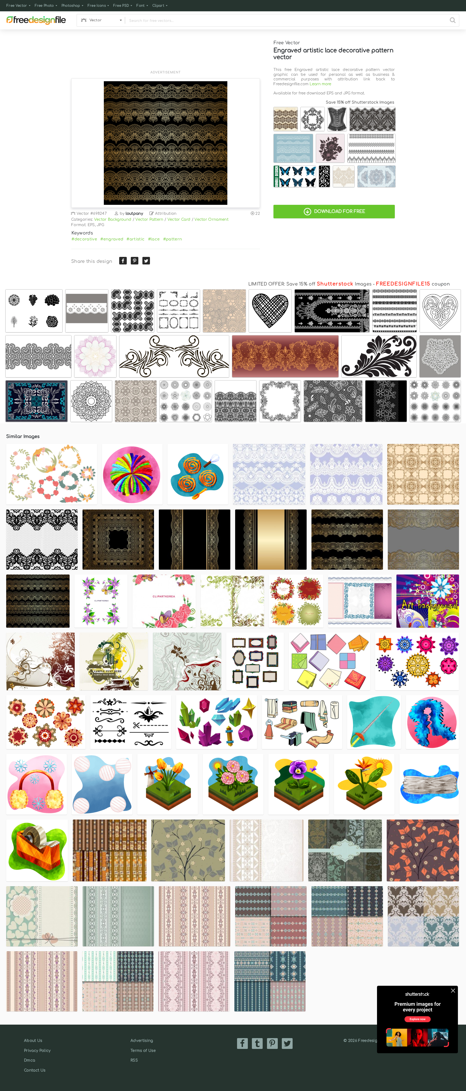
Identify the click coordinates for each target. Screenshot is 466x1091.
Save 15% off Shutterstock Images (360, 102)
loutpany (134, 214)
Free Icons (97, 6)
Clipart (158, 6)
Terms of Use (143, 1051)
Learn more (320, 84)
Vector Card (179, 219)
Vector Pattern (149, 219)
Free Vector (16, 6)
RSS (134, 1060)
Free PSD (121, 6)
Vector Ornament (211, 219)
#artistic (135, 239)
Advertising (142, 1041)
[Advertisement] (165, 53)
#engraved (111, 239)
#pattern (172, 239)
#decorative (84, 239)
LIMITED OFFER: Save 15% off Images (310, 284)
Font (140, 6)
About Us (33, 1041)
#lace (154, 239)
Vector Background (112, 219)
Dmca (29, 1060)
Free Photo (44, 6)
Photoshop (70, 6)
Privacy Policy (37, 1051)
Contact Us (34, 1070)
